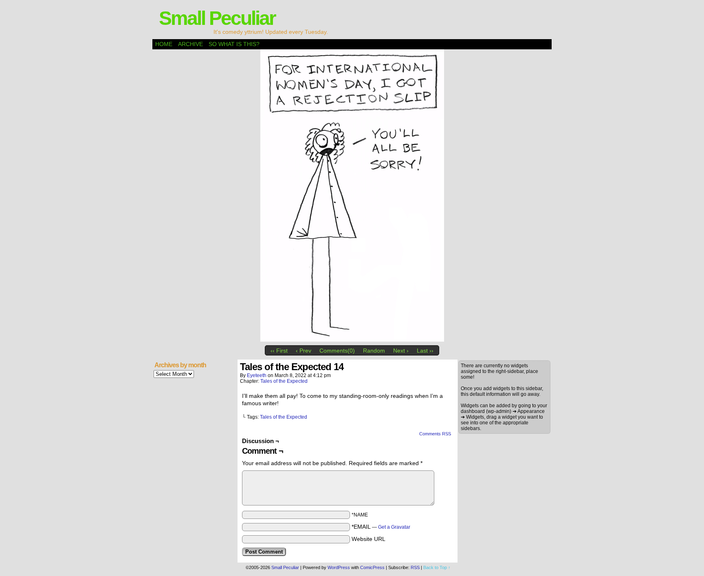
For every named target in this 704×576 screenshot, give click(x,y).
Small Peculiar (217, 18)
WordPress (339, 567)
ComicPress (372, 567)
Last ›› (425, 350)
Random (374, 350)
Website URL (368, 539)
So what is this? (234, 44)
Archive (190, 44)
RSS (415, 567)
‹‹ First (279, 350)
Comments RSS (435, 433)
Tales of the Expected (284, 381)
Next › (401, 350)
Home (163, 44)
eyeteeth (256, 375)
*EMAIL (381, 526)
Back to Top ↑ (437, 567)
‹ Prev (303, 350)
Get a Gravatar (394, 527)
